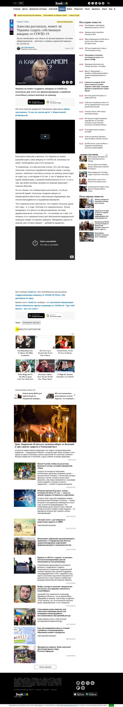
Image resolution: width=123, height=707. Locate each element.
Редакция (46, 689)
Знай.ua (32, 292)
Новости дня (74, 15)
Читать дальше (45, 667)
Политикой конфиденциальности (67, 705)
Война (69, 9)
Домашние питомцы (38, 9)
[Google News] (92, 683)
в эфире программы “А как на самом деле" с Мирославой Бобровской (42, 112)
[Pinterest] (103, 3)
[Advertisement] (45, 275)
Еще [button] (111, 9)
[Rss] (96, 3)
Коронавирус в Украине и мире (55, 15)
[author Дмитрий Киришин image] (19, 48)
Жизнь (62, 9)
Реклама (38, 689)
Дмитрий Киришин (27, 47)
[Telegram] (89, 3)
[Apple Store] (79, 694)
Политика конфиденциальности (24, 689)
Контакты (54, 689)
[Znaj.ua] (62, 3)
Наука (104, 9)
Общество (78, 9)
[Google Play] (91, 694)
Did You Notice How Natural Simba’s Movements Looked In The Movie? (98, 167)
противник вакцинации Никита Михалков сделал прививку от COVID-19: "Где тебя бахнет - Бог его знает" (45, 305)
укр (15, 3)
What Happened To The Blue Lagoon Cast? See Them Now (25, 376)
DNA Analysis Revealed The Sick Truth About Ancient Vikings (97, 159)
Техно (87, 9)
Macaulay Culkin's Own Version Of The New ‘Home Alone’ (45, 376)
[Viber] (92, 3)
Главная (16, 9)
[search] (109, 3)
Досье (25, 9)
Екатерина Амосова (31, 323)
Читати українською (65, 22)
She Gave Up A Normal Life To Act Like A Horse (45, 353)
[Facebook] (11, 21)
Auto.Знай (53, 9)
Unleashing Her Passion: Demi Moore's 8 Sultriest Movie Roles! (98, 189)
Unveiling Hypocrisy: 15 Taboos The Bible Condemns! (25, 353)
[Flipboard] (99, 3)
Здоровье (96, 9)
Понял (111, 705)
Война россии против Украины (29, 15)
